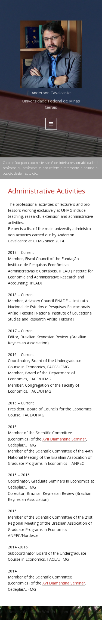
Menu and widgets (51, 129)
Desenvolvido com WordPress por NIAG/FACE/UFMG (55, 611)
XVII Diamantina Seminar (64, 439)
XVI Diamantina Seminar (63, 583)
